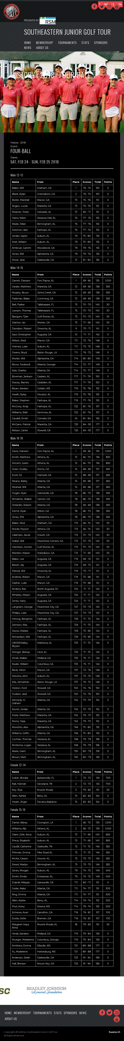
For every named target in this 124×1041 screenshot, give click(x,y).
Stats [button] (85, 42)
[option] (44, 991)
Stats (58, 1012)
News (27, 47)
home (27, 42)
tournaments (42, 1012)
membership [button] (44, 42)
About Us (42, 47)
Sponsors (101, 42)
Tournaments (67, 42)
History (23, 74)
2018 (47, 74)
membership (22, 1012)
